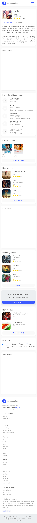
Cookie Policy (6, 492)
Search (5, 467)
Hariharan (16, 126)
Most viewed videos (8, 432)
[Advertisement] (18, 70)
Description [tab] (9, 22)
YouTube (5, 478)
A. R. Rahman (16, 99)
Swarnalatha (16, 103)
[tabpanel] (18, 35)
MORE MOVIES (18, 201)
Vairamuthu (17, 116)
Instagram (5, 480)
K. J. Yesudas (17, 118)
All (3, 439)
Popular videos (7, 430)
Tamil (4, 442)
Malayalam (6, 446)
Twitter (5, 476)
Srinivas (25, 126)
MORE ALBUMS (18, 160)
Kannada (5, 451)
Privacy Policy (7, 490)
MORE (18, 285)
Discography (6, 418)
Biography (6, 416)
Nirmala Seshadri (25, 118)
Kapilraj (17, 407)
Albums (5, 462)
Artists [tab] (20, 22)
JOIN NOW (19, 302)
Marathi (5, 453)
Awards (5, 421)
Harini (20, 126)
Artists (4, 464)
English (5, 455)
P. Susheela (17, 133)
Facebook (5, 474)
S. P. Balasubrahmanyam (20, 110)
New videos (6, 428)
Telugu (4, 448)
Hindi (4, 444)
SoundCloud (6, 483)
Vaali (15, 101)
